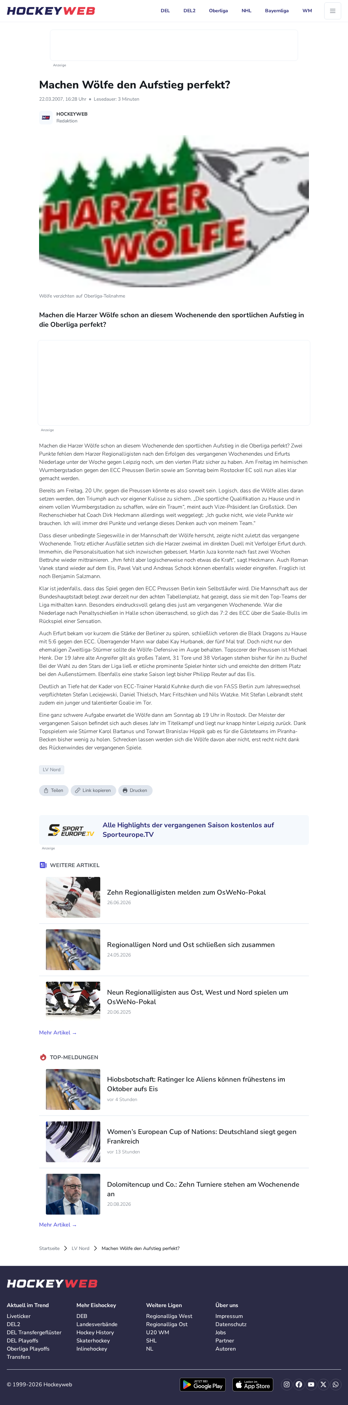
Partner (224, 1340)
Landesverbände (97, 1324)
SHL (151, 1340)
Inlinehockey (91, 1349)
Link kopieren (97, 790)
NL (149, 1349)
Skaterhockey (93, 1340)
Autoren (225, 1349)
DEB (81, 1316)
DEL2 (13, 1324)
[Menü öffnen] (332, 10)
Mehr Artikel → (58, 1032)
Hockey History (95, 1332)
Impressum (229, 1316)
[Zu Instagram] (286, 1384)
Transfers (18, 1357)
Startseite (49, 1248)
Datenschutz (230, 1324)
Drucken (138, 790)
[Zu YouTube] (311, 1384)
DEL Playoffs (22, 1340)
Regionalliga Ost (167, 1324)
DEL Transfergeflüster (34, 1332)
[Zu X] (323, 1384)
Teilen (57, 790)
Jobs (220, 1332)
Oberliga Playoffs (28, 1349)
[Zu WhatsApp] (335, 1384)
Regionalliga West (169, 1316)
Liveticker (19, 1316)
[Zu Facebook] (299, 1384)
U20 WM (157, 1332)
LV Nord (80, 1248)
